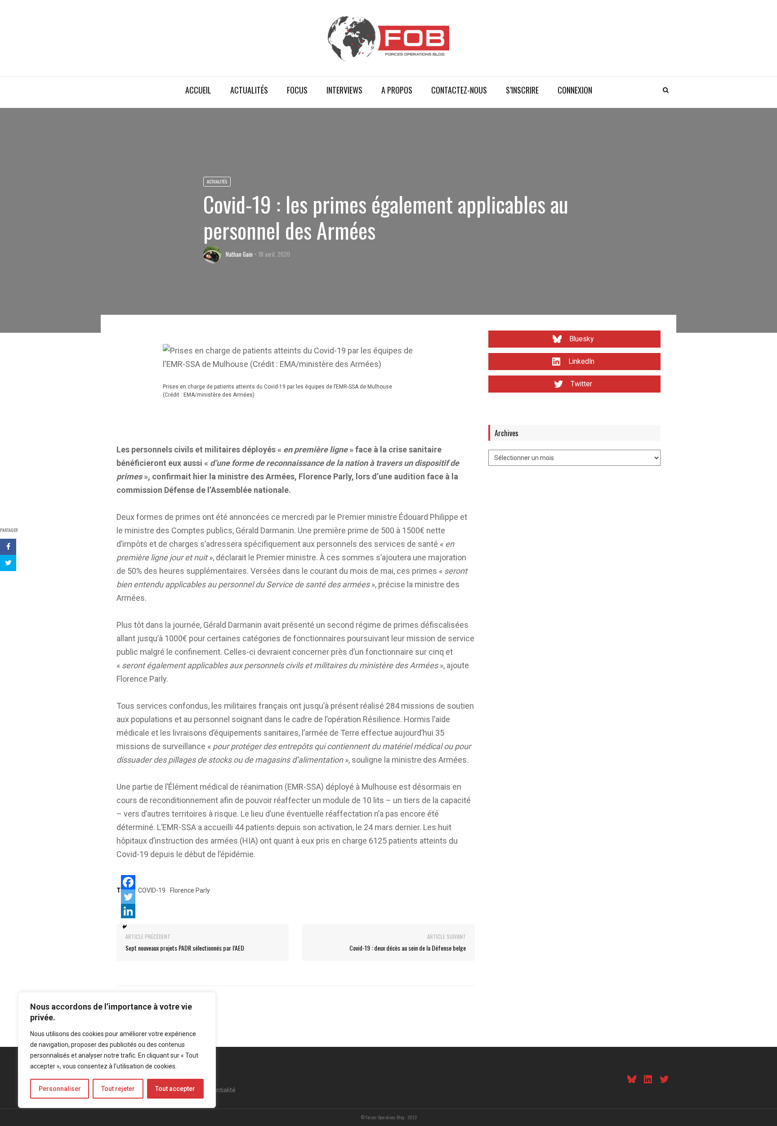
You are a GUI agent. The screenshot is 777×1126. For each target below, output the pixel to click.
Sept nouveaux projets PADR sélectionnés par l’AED (184, 947)
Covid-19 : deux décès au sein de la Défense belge (407, 947)
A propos (396, 90)
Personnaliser (60, 1088)
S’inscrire (522, 90)
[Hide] (124, 926)
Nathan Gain (239, 254)
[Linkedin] (128, 911)
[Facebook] (128, 882)
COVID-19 (151, 890)
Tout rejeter (118, 1088)
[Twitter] (128, 896)
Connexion (575, 90)
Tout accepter (175, 1088)
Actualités (249, 90)
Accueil (198, 90)
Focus (297, 90)
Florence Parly (190, 890)
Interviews (344, 90)
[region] (117, 1050)
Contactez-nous (459, 90)
